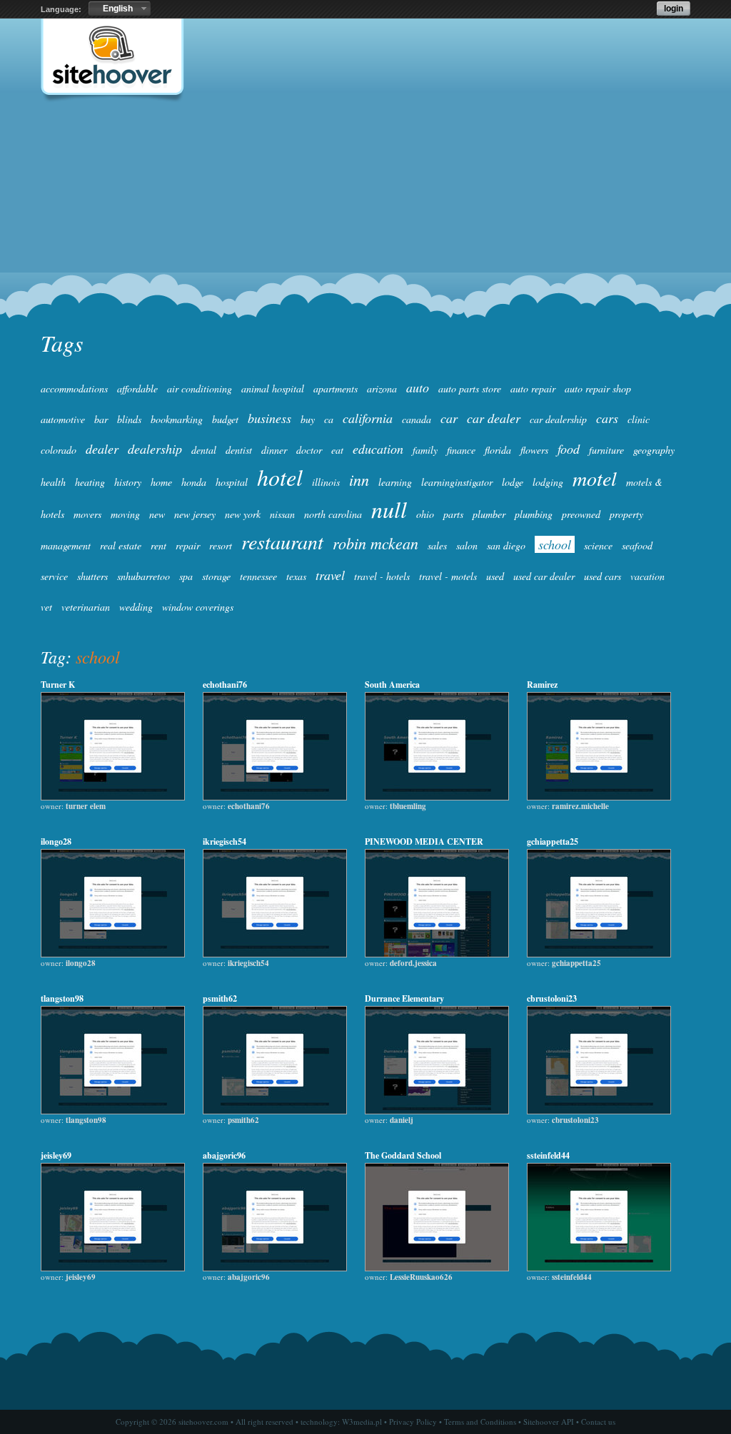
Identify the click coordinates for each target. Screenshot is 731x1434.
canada (416, 419)
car (449, 418)
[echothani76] (275, 796)
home (161, 482)
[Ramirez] (599, 796)
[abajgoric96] (275, 1267)
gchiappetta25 (552, 841)
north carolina (333, 514)
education (378, 448)
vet (46, 607)
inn (359, 479)
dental (203, 450)
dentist (239, 450)
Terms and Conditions (480, 1421)
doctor (309, 450)
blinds (129, 419)
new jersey (195, 514)
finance (461, 450)
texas (296, 576)
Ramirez (542, 684)
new (157, 514)
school (554, 544)
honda (193, 482)
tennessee (258, 576)
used (495, 576)
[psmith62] (275, 1110)
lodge (512, 482)
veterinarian (85, 607)
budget (225, 419)
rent (158, 545)
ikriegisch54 (224, 841)
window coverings (197, 607)
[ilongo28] (113, 953)
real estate (120, 545)
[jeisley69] (113, 1267)
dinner (274, 450)
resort (220, 545)
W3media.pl (362, 1421)
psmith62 (220, 998)
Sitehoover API (548, 1421)
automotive (63, 419)
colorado (58, 450)
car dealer (493, 418)
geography (654, 450)
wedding (136, 607)
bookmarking (177, 419)
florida (498, 450)
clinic (638, 419)
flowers (534, 450)
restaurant (282, 541)
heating (90, 482)
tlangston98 (62, 998)
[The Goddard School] (437, 1267)
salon (467, 545)
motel (595, 478)
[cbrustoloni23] (599, 1110)
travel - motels (448, 576)
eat (337, 450)
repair (188, 545)
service (54, 576)
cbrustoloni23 (552, 998)
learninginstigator (457, 482)
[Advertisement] (365, 218)
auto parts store (469, 388)
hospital (232, 482)
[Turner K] (113, 796)
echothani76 (225, 684)
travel (330, 575)
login (673, 9)
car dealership (558, 419)
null (389, 509)
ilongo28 (56, 841)
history (127, 482)
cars (607, 418)
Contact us (598, 1421)
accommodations (74, 388)
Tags (62, 342)
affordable (137, 388)
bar (101, 419)
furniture (606, 450)
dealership (155, 448)
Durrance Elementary (404, 998)
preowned (581, 514)
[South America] (437, 796)
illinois (326, 482)
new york (243, 514)
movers (87, 514)
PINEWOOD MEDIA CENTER (424, 841)
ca (328, 419)
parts (453, 514)
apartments (335, 388)
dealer (102, 448)
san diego (506, 545)
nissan (282, 514)
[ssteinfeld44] (599, 1267)
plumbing (534, 514)
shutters (92, 576)
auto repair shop (598, 388)
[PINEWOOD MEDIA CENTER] (437, 953)
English (118, 9)
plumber (489, 514)
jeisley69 (56, 1155)
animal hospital (272, 388)
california (368, 418)
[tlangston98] (113, 1110)
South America (392, 684)
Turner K (58, 684)
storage (216, 576)
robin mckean (375, 543)
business (269, 418)
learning (395, 482)
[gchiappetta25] (599, 953)
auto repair (532, 388)
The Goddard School (403, 1155)
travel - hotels (382, 576)
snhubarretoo (143, 576)
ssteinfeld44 (548, 1155)
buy (308, 419)
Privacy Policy (413, 1421)
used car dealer (544, 576)
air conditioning (199, 388)
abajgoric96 (224, 1155)
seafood (637, 545)
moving (125, 514)
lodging (548, 482)
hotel (280, 477)
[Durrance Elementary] (437, 1110)
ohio (425, 514)
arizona (382, 388)
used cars (602, 576)
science (598, 545)
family (425, 450)
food (569, 448)
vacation (647, 576)
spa (186, 576)
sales (437, 545)
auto (417, 387)
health (53, 482)
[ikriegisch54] (275, 953)
